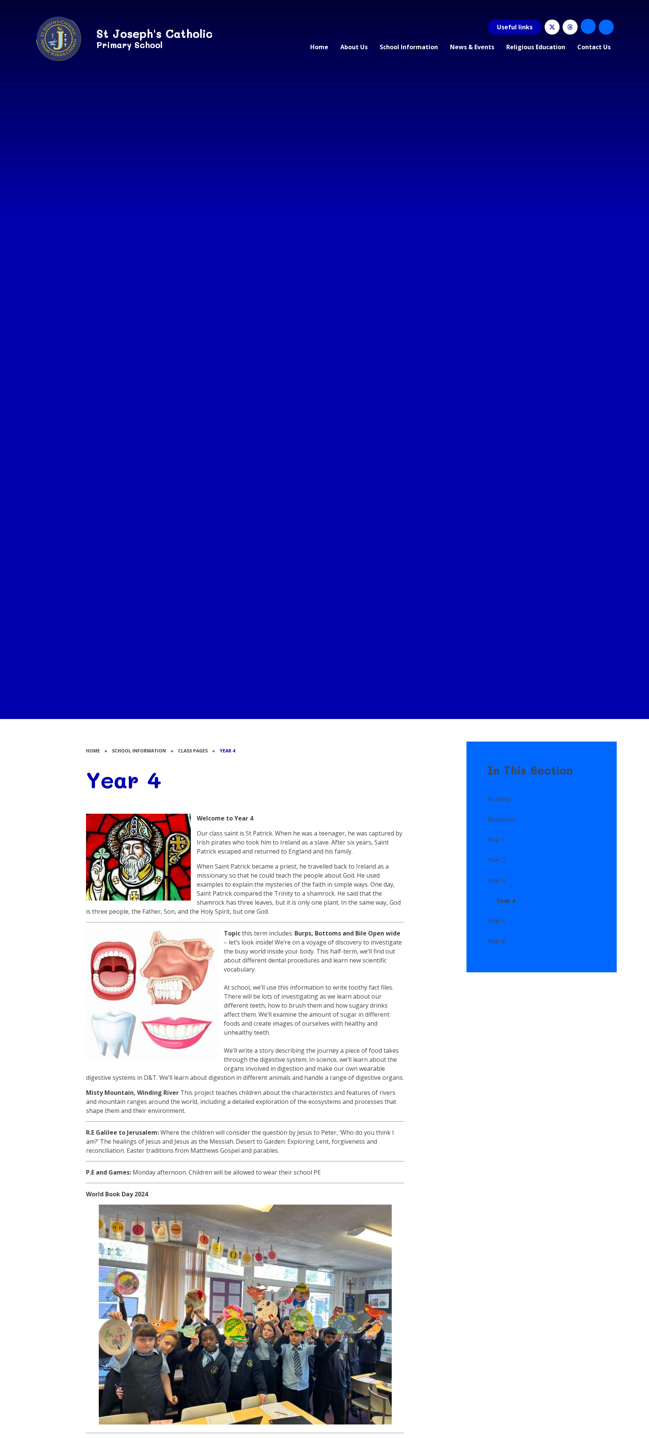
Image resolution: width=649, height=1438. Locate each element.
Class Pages (193, 751)
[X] (552, 27)
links (515, 27)
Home (93, 751)
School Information (139, 751)
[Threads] (570, 27)
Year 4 (227, 751)
